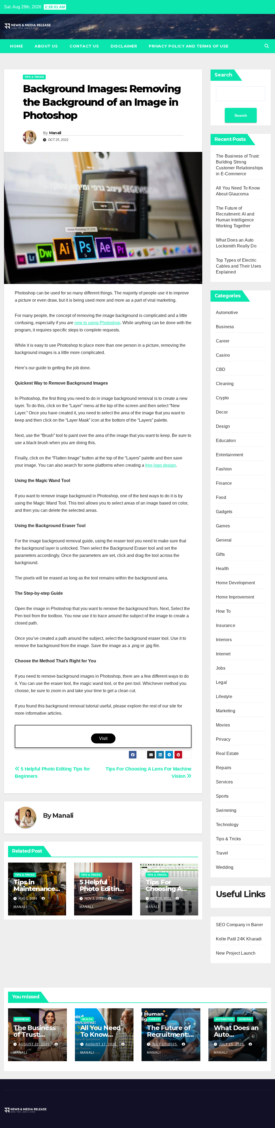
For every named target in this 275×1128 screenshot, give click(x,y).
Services (224, 782)
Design (223, 426)
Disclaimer (124, 46)
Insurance (225, 625)
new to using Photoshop (97, 322)
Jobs (220, 668)
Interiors (224, 639)
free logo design (160, 465)
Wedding (224, 867)
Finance (224, 483)
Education (226, 440)
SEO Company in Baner (239, 924)
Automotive (227, 312)
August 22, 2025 (35, 1044)
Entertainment (229, 454)
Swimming (226, 810)
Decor (222, 412)
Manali (55, 132)
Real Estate (227, 753)
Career (222, 341)
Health (222, 568)
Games (223, 526)
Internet (223, 654)
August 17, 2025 (101, 1044)
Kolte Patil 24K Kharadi (239, 939)
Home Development (235, 583)
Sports (222, 796)
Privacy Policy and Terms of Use (189, 46)
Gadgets (224, 511)
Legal (221, 682)
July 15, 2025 (232, 1044)
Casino (223, 355)
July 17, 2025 (165, 1044)
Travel (222, 853)
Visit (103, 738)
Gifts (220, 554)
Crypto (222, 398)
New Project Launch (236, 953)
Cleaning (225, 383)
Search (223, 75)
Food (221, 497)
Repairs (223, 767)
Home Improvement (235, 597)
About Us (46, 46)
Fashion (224, 469)
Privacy (223, 739)
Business (225, 326)
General (223, 540)
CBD (221, 369)
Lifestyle (224, 696)
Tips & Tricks (34, 76)
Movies (223, 725)
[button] (267, 46)
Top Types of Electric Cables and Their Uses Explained (238, 266)
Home (16, 46)
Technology (227, 824)
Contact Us (84, 46)
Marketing (225, 711)
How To (223, 611)
